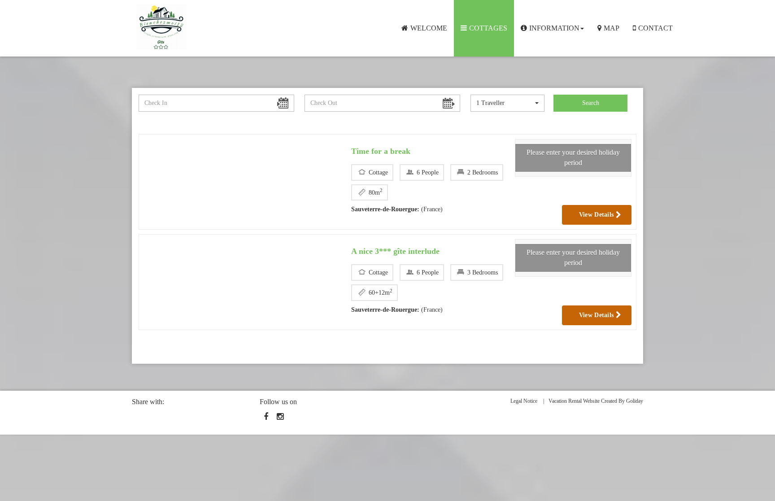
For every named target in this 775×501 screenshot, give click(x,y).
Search (590, 103)
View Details (597, 214)
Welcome (428, 28)
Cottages (488, 28)
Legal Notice (523, 401)
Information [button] (554, 28)
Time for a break (380, 151)
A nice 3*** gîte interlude (395, 251)
